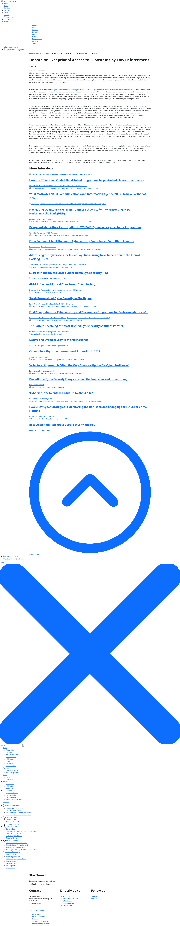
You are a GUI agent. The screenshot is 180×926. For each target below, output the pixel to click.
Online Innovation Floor (14, 810)
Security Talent (11, 829)
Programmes (7, 791)
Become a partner (12, 773)
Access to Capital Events (14, 822)
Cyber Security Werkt (13, 833)
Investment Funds (12, 824)
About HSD (10, 750)
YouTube (94, 899)
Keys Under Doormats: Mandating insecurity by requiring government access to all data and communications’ (92, 90)
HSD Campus (10, 759)
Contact (6, 802)
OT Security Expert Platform (16, 859)
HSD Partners (11, 757)
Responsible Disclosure (40, 923)
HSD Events (10, 784)
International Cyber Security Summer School (22, 831)
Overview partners (12, 770)
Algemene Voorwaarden (41, 921)
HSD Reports (10, 866)
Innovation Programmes (14, 808)
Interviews (9, 779)
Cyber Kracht (10, 868)
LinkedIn (94, 896)
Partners (6, 768)
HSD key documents (13, 755)
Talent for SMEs (11, 838)
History (8, 761)
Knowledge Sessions (13, 857)
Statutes (35, 919)
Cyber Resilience (12, 793)
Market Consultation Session (16, 847)
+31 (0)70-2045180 (37, 911)
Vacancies (9, 764)
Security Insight (11, 863)
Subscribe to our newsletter (40, 884)
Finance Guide (11, 820)
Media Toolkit (11, 766)
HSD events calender (70, 899)
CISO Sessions (11, 861)
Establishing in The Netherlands (17, 845)
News (5, 775)
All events (9, 788)
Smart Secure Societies (14, 800)
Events (5, 782)
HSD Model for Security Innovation (18, 813)
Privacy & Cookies (38, 917)
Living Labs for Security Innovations (18, 815)
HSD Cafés (9, 786)
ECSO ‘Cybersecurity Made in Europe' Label (21, 850)
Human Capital (11, 795)
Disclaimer (36, 914)
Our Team (9, 752)
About (5, 748)
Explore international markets (16, 843)
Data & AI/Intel (11, 797)
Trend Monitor (11, 854)
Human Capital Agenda (14, 836)
